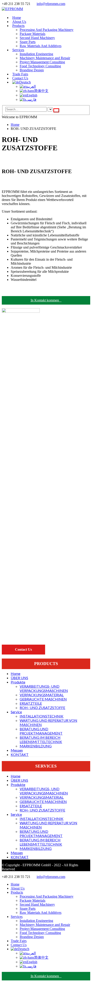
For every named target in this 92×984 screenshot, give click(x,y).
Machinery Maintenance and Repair (45, 58)
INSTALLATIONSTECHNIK (41, 716)
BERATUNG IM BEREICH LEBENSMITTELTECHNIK (41, 739)
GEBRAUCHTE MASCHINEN (43, 699)
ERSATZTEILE (31, 703)
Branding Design (32, 70)
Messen (17, 750)
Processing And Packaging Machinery (46, 30)
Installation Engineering (36, 54)
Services (18, 50)
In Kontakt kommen (46, 300)
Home (15, 673)
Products (18, 26)
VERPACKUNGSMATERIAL (42, 695)
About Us (18, 888)
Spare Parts (28, 42)
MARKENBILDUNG (36, 746)
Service (16, 712)
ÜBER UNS (19, 678)
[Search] (56, 110)
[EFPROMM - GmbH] (12, 9)
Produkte (18, 682)
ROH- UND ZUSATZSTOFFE (42, 707)
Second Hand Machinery (37, 38)
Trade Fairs (19, 941)
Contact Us (19, 945)
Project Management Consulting (42, 62)
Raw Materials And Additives (40, 46)
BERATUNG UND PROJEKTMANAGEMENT (41, 731)
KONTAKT (20, 754)
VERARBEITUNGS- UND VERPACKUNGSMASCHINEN (44, 688)
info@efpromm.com (51, 4)
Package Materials (32, 34)
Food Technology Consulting (40, 66)
